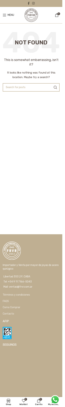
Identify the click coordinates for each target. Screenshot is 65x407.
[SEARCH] (55, 87)
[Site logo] (31, 15)
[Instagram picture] (12, 359)
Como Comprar (11, 307)
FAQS (6, 301)
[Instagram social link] (33, 3)
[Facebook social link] (29, 3)
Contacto (8, 313)
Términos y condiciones (16, 294)
